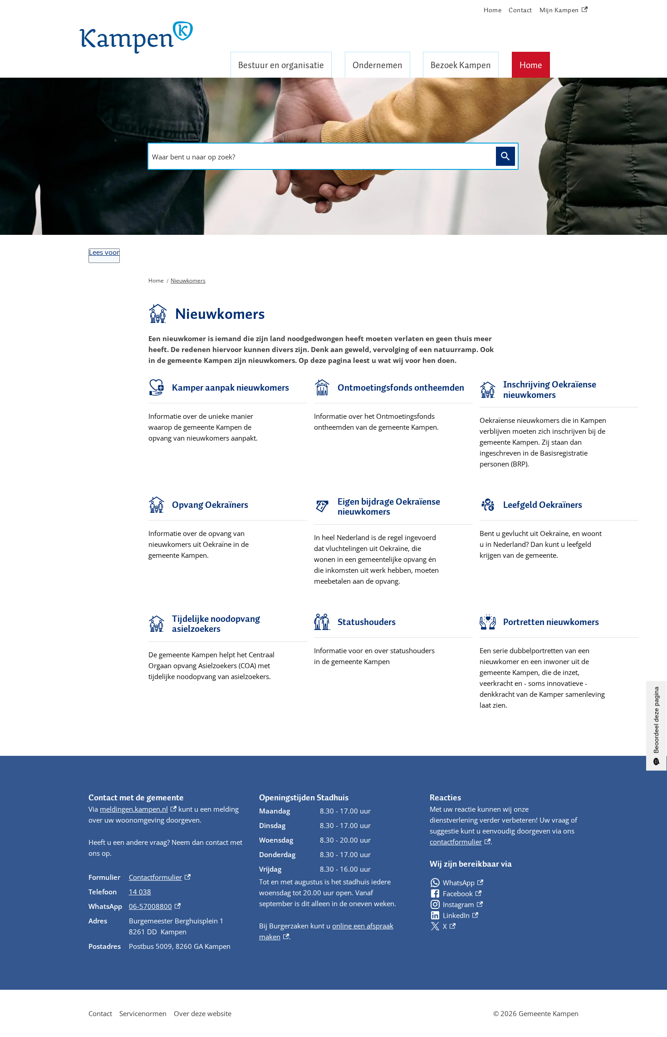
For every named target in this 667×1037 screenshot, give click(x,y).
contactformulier (460, 841)
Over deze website (202, 1013)
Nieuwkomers (188, 280)
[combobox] (319, 156)
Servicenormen (143, 1013)
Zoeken (505, 156)
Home (531, 65)
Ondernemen (377, 65)
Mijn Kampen (559, 10)
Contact (520, 10)
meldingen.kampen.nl (138, 809)
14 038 (140, 891)
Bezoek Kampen (461, 65)
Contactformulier (160, 877)
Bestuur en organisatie (281, 65)
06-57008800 (155, 906)
